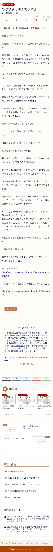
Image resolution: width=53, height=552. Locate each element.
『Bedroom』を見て (16, 472)
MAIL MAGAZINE (8, 4)
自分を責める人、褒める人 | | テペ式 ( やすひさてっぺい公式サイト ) (28, 519)
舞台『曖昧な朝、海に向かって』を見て (24, 484)
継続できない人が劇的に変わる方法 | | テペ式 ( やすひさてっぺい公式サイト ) (28, 529)
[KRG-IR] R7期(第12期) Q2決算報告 (23, 478)
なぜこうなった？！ (16, 497)
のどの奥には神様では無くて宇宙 (21, 491)
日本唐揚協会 (22, 333)
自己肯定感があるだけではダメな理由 (23, 516)
